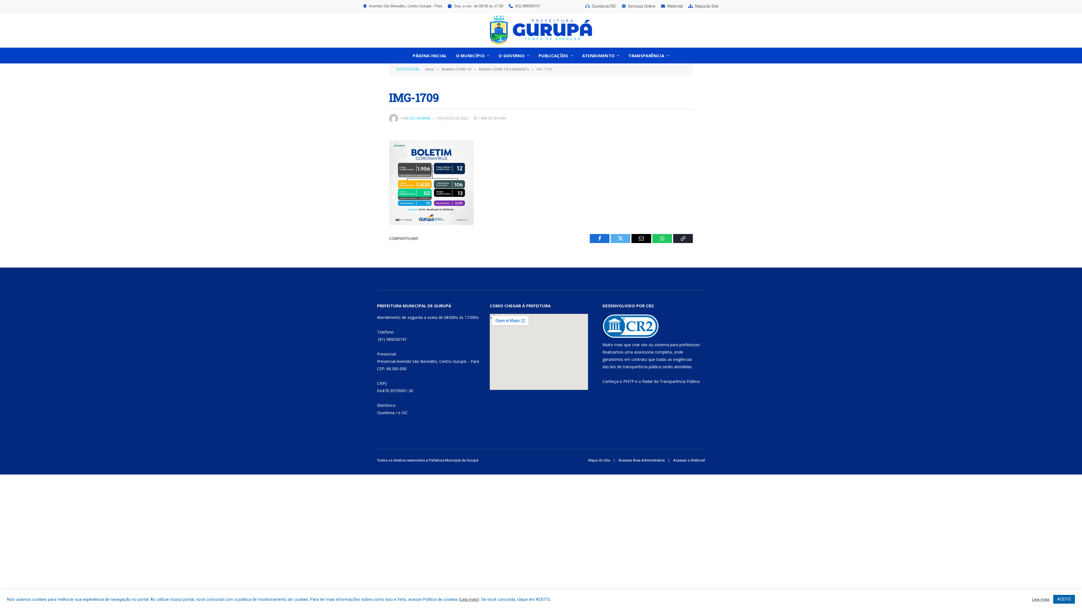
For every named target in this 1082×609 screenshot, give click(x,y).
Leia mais (469, 599)
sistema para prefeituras (677, 344)
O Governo (511, 55)
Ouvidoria (385, 412)
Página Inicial (430, 55)
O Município (470, 55)
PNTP (628, 381)
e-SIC (403, 412)
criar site (640, 344)
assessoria (643, 352)
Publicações (553, 55)
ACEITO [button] (1064, 599)
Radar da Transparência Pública (671, 381)
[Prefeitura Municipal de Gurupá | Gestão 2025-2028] (541, 30)
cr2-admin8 (420, 118)
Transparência (646, 55)
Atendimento (598, 55)
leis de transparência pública (635, 366)
